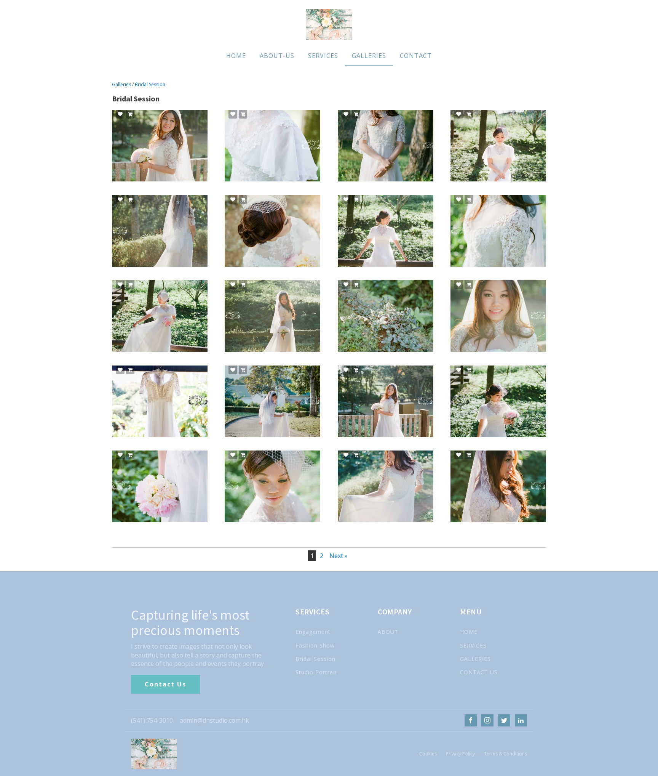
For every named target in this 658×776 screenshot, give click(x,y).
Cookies (428, 754)
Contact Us (165, 684)
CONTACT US (479, 672)
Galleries (369, 55)
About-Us (277, 55)
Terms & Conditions (505, 754)
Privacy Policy (460, 754)
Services (323, 55)
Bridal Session (150, 84)
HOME (469, 632)
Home (236, 55)
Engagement (313, 632)
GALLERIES (475, 659)
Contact (416, 55)
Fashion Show (315, 645)
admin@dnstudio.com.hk (214, 720)
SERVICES (473, 645)
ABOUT (388, 632)
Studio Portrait (316, 672)
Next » (338, 556)
